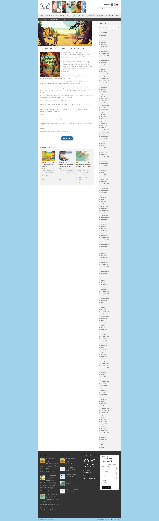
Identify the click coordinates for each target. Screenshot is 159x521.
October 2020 (104, 188)
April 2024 (103, 96)
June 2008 (103, 435)
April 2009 (103, 428)
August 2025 (104, 62)
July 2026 (103, 38)
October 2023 (104, 107)
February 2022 (104, 152)
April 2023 (103, 121)
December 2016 (105, 291)
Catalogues (71, 15)
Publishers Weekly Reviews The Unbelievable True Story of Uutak (51, 478)
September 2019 (105, 217)
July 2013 (103, 370)
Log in (102, 447)
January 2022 (104, 154)
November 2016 (105, 293)
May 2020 (103, 199)
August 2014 (104, 345)
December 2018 (105, 237)
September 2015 (105, 316)
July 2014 (103, 347)
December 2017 (105, 264)
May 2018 (103, 253)
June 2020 (103, 197)
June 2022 (103, 143)
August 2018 (104, 246)
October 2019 (104, 215)
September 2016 (105, 298)
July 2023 (103, 114)
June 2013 (103, 372)
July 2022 (103, 141)
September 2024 (105, 85)
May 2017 (103, 280)
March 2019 (104, 231)
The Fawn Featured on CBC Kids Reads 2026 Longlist (52, 460)
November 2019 (105, 213)
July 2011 (103, 397)
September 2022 (105, 136)
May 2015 (103, 325)
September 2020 (105, 190)
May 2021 (103, 172)
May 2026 (103, 42)
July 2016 (103, 302)
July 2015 (103, 320)
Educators (100, 15)
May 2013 (103, 374)
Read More (44, 179)
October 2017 (104, 269)
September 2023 (105, 109)
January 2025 (104, 76)
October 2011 (104, 392)
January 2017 (104, 289)
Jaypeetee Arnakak (71, 474)
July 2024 (103, 89)
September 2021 (105, 163)
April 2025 (103, 71)
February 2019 (104, 233)
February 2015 (104, 332)
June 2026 (103, 40)
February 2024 (104, 98)
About (48, 15)
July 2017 (103, 275)
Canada (105, 482)
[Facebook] (112, 4)
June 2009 (103, 426)
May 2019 (103, 226)
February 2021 (104, 179)
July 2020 (103, 195)
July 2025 (103, 64)
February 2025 (104, 73)
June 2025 (103, 67)
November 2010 (105, 410)
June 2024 (103, 91)
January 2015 (104, 334)
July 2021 (103, 168)
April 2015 (103, 327)
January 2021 (104, 181)
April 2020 (103, 201)
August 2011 (104, 394)
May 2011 (103, 401)
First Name (105, 471)
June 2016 (103, 305)
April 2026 (103, 44)
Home (41, 15)
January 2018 (104, 262)
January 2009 (104, 430)
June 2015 (103, 323)
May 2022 (103, 145)
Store (62, 15)
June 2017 (103, 278)
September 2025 (105, 60)
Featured (60, 19)
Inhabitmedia (41, 519)
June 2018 (103, 251)
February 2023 (104, 125)
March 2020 (104, 204)
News (65, 19)
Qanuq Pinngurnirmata (72, 489)
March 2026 (104, 47)
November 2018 (105, 240)
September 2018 (105, 244)
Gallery (108, 15)
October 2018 (104, 242)
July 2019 (103, 222)
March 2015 (104, 329)
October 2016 (104, 296)
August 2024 (104, 87)
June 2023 (103, 116)
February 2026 (104, 49)
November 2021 (105, 159)
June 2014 (103, 350)
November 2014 (105, 338)
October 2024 (104, 82)
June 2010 (103, 419)
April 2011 (103, 403)
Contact (116, 15)
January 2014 (104, 361)
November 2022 (105, 132)
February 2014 (104, 358)
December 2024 (105, 78)
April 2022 (103, 148)
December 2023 (105, 103)
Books (55, 15)
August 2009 (104, 424)
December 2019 (105, 210)
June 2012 (103, 388)
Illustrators (89, 15)
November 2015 (105, 311)
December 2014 (105, 336)
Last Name (105, 476)
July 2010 (103, 417)
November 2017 (105, 266)
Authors (80, 15)
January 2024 (104, 100)
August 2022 (104, 139)
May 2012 (103, 390)
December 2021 (105, 157)
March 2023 (104, 123)
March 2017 (104, 284)
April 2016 (103, 309)
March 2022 (104, 150)
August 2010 (104, 415)
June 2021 (103, 170)
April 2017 (103, 282)
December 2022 (105, 130)
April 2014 (103, 354)
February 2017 (104, 287)
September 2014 (105, 343)
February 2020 (104, 206)
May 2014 (103, 352)
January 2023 (104, 127)
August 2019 (104, 219)
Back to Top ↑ (118, 519)
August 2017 (104, 273)
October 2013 (104, 365)
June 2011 (103, 399)
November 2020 (105, 186)
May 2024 (103, 94)
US (104, 484)
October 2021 (104, 161)
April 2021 (103, 174)
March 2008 (104, 437)
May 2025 (103, 69)
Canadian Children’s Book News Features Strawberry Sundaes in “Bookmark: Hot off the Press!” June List (49, 498)
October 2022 (104, 134)
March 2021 (104, 177)
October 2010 (104, 412)
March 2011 (104, 406)
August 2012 (104, 385)
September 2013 (105, 367)
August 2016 (104, 300)
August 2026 (104, 35)
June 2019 (103, 224)
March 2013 (104, 379)
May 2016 (103, 307)
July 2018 (103, 249)
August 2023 (104, 112)
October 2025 (104, 58)
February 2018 (104, 260)
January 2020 (104, 208)
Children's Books (53, 19)
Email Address (106, 466)
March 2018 (104, 258)
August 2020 (104, 192)
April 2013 (103, 376)
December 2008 (105, 433)
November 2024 (105, 80)
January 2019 (104, 235)
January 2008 (104, 439)
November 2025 (105, 56)
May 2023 (103, 118)
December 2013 (105, 363)
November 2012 (105, 383)
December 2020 (105, 183)
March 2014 (104, 356)
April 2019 (103, 228)
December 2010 (105, 408)
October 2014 (104, 341)
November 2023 (105, 105)
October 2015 (104, 314)
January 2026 (104, 51)
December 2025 (105, 53)
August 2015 (104, 318)
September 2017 (105, 271)
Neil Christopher (70, 482)
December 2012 (105, 381)
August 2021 (104, 165)
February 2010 (104, 421)
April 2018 (103, 255)
